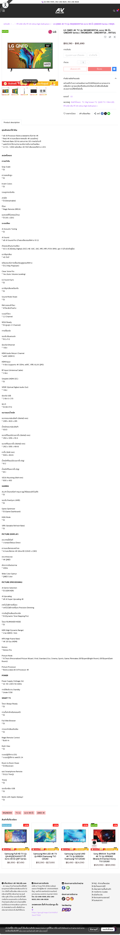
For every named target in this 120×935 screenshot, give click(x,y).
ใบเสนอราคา (98, 900)
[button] (114, 10)
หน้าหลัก (7, 23)
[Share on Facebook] (102, 113)
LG (72, 96)
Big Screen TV (91, 102)
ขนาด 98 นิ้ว (29, 812)
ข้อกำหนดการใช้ (99, 886)
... (13, 23)
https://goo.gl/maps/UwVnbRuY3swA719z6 (45, 913)
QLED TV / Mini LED (106, 102)
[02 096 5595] (42, 2)
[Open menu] (3, 10)
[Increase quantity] (87, 62)
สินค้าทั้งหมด (76, 102)
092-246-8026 (73, 2)
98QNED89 (7, 812)
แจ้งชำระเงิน (98, 894)
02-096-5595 (49, 2)
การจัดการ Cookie (100, 891)
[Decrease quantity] (79, 62)
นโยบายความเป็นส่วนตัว (27, 931)
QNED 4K (41, 812)
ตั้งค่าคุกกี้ (94, 929)
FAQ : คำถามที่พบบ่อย (101, 883)
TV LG (18, 812)
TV (83, 102)
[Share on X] (105, 113)
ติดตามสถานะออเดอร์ (101, 897)
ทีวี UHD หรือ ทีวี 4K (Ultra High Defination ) (33, 23)
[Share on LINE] (108, 113)
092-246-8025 (61, 2)
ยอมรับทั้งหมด (108, 929)
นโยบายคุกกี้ (43, 931)
